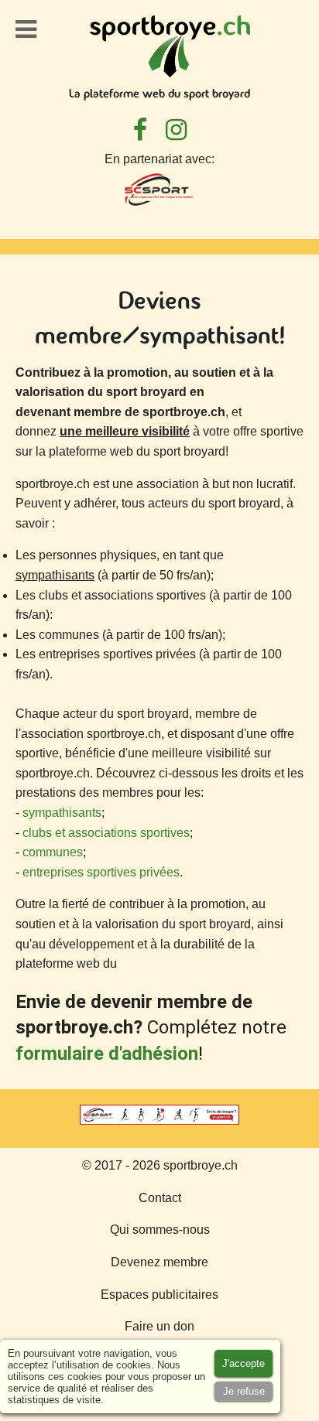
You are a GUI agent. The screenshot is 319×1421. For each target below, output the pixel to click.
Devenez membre (159, 1262)
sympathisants (61, 812)
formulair (54, 1053)
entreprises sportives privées (101, 872)
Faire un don (159, 1326)
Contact (160, 1197)
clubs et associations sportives (106, 832)
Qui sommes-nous (160, 1229)
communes (52, 852)
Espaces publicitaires (159, 1294)
